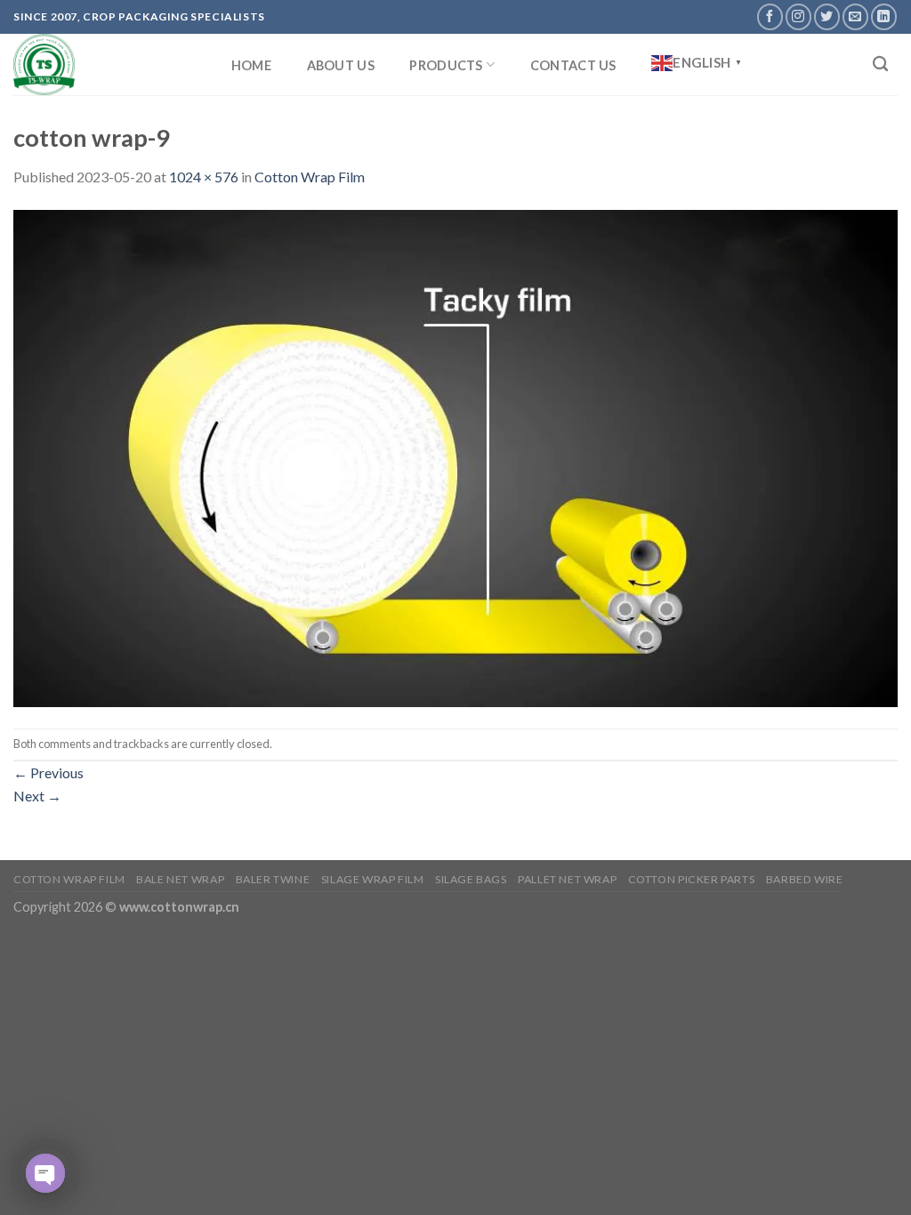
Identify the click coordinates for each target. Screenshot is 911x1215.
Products (445, 65)
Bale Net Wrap (180, 879)
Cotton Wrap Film (309, 176)
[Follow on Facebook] (770, 16)
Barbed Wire (804, 879)
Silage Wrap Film (372, 879)
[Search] (880, 64)
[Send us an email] (855, 16)
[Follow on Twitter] (827, 16)
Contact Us (573, 65)
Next (37, 795)
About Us (341, 65)
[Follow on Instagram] (798, 16)
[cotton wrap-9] (455, 455)
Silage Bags (471, 879)
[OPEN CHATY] (45, 1173)
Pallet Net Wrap (567, 879)
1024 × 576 (203, 176)
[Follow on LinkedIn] (884, 16)
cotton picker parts (691, 879)
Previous (48, 772)
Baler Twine (273, 879)
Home (251, 65)
